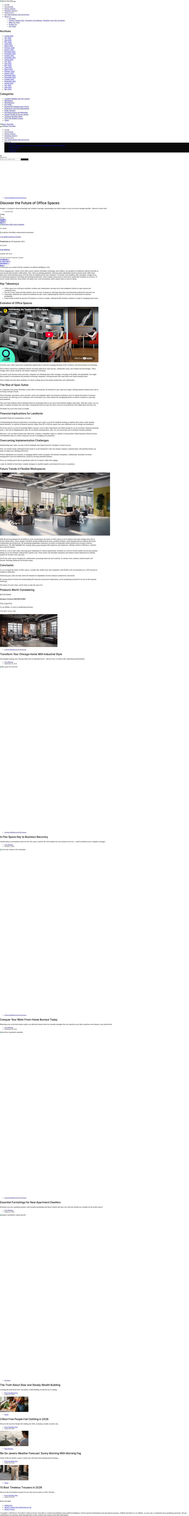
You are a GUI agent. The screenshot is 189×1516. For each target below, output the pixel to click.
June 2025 (7, 63)
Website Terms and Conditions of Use (17, 1507)
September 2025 (10, 57)
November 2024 (10, 77)
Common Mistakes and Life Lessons (17, 99)
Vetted (6, 5)
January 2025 (9, 73)
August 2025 (8, 59)
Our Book (12, 18)
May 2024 (7, 89)
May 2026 (7, 42)
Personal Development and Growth (16, 106)
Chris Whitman (5, 250)
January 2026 (9, 50)
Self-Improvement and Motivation (16, 14)
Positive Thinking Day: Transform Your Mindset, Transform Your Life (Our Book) (37, 20)
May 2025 (7, 65)
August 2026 (8, 36)
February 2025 (9, 71)
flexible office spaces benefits (36, 545)
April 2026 (8, 44)
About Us (7, 16)
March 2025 (8, 69)
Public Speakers (9, 110)
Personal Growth (10, 11)
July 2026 (7, 38)
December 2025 (9, 52)
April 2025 (8, 67)
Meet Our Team (14, 22)
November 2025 (10, 54)
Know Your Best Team (11, 1393)
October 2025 (9, 56)
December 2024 (9, 75)
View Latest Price (6, 603)
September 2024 (10, 81)
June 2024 (7, 87)
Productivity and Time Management (16, 108)
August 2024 (8, 83)
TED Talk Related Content (13, 118)
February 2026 (9, 48)
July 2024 (7, 85)
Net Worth (8, 104)
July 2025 (7, 61)
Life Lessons (8, 7)
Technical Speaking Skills (13, 116)
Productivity (9, 12)
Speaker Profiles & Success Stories (16, 114)
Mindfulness (8, 101)
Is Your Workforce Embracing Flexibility (10, 237)
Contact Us (13, 24)
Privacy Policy (9, 1509)
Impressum (8, 1505)
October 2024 (9, 79)
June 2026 (7, 40)
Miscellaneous (9, 9)
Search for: (3, 157)
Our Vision (12, 26)
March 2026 (8, 46)
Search (25, 159)
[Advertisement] (94, 180)
